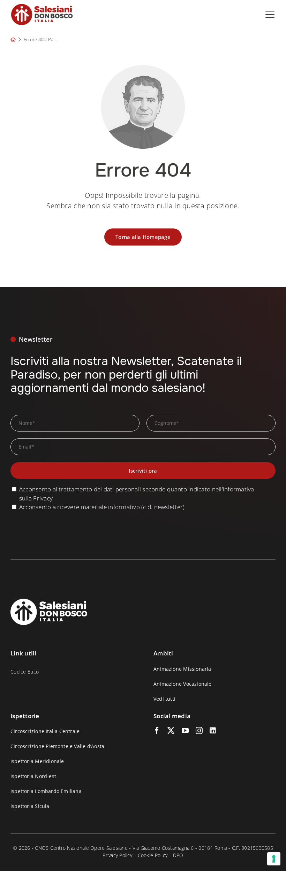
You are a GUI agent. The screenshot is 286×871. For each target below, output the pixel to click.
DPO (178, 855)
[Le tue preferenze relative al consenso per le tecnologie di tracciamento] (273, 858)
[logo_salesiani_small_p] (41, 6)
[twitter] (170, 730)
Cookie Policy (152, 855)
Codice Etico (24, 671)
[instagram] (199, 730)
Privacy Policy (117, 855)
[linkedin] (213, 730)
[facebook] (156, 730)
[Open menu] (270, 14)
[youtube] (185, 730)
